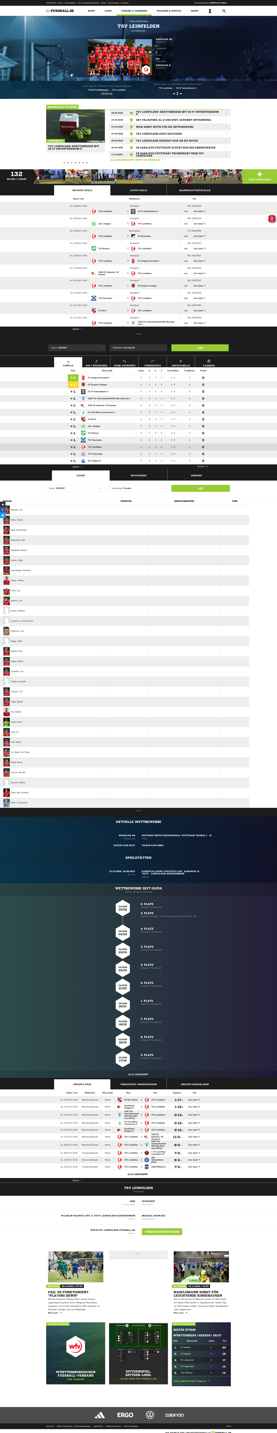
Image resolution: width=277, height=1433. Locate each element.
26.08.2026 (117, 113)
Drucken (200, 466)
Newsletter (125, 3)
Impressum (50, 1426)
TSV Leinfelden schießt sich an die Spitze (167, 141)
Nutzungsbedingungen (82, 1426)
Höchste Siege (82, 1084)
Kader (81, 475)
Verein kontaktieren (162, 1231)
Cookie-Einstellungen (130, 1426)
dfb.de (60, 3)
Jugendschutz (98, 1426)
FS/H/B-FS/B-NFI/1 (124, 845)
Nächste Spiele (82, 190)
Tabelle (68, 366)
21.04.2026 (117, 120)
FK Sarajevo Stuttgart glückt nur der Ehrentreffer (175, 147)
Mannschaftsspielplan (194, 190)
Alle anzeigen (137, 1074)
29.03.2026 (117, 141)
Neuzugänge (139, 475)
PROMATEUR (51, 3)
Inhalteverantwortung (113, 1426)
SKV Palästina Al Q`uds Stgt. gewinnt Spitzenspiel (173, 120)
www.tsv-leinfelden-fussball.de (112, 1230)
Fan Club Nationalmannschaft (88, 3)
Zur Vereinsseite (138, 31)
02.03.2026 (117, 147)
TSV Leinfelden (138, 1188)
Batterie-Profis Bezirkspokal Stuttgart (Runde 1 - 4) (177, 835)
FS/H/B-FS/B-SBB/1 (153, 845)
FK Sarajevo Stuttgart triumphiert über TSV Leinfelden (170, 154)
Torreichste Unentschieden (138, 1084)
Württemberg (142, 21)
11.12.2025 (116, 154)
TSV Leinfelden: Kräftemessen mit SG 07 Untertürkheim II (73, 146)
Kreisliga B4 (164, 39)
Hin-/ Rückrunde (96, 366)
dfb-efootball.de (70, 3)
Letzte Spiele (138, 190)
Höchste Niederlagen (195, 1084)
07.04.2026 (117, 134)
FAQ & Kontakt (113, 3)
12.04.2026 (117, 127)
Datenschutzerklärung (64, 1426)
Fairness (209, 366)
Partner (103, 3)
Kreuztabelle (181, 366)
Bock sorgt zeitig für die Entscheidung (164, 127)
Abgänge (196, 475)
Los (200, 347)
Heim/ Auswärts (124, 366)
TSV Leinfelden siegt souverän (159, 134)
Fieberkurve (152, 366)
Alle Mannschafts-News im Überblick (135, 160)
